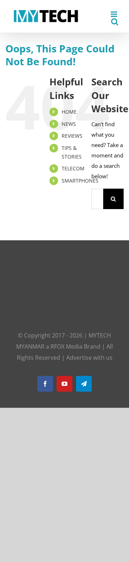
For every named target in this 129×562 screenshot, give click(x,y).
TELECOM (73, 168)
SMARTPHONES (80, 180)
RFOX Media (66, 346)
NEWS (69, 124)
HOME (69, 111)
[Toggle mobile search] (114, 21)
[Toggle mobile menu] (114, 14)
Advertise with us (89, 358)
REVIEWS (72, 135)
